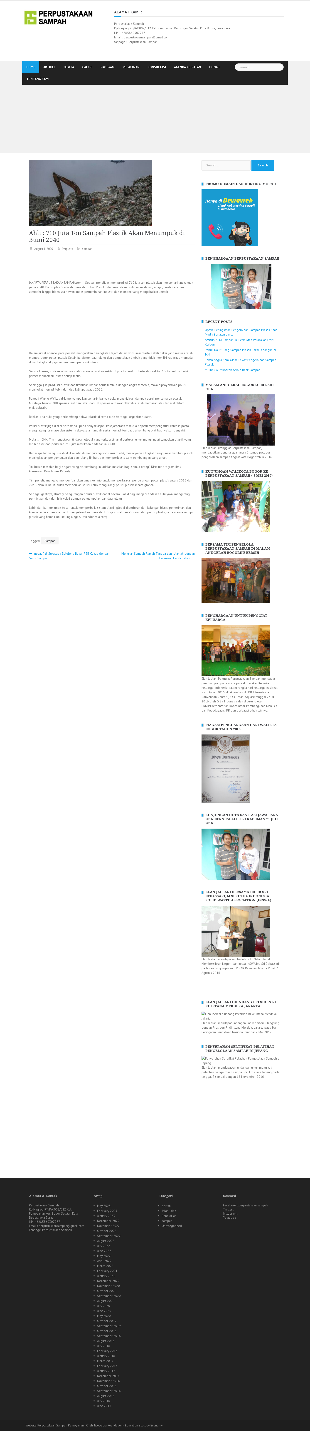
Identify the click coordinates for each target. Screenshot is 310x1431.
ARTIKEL (49, 67)
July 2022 (103, 1246)
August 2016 (105, 1396)
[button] (205, 286)
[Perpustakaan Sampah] (58, 17)
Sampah (49, 541)
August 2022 (105, 1241)
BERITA (69, 67)
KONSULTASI (157, 67)
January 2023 (106, 1216)
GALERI (87, 67)
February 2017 (107, 1366)
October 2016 (106, 1386)
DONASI (214, 67)
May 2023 (104, 1206)
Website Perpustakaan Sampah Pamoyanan (55, 1425)
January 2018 (106, 1356)
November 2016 (108, 1381)
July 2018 (103, 1346)
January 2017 (106, 1371)
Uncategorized (172, 1226)
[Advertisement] (155, 119)
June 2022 (104, 1251)
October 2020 (106, 1291)
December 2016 (108, 1376)
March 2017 (105, 1361)
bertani (166, 1206)
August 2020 (105, 1301)
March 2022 (105, 1266)
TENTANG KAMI (37, 79)
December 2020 (108, 1281)
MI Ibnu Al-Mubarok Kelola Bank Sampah (232, 370)
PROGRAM (108, 67)
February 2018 (107, 1351)
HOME (30, 67)
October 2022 (106, 1231)
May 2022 (104, 1256)
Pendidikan (169, 1216)
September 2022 (109, 1236)
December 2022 (108, 1221)
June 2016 (104, 1406)
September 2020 (109, 1296)
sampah (87, 249)
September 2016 (109, 1391)
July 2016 (103, 1401)
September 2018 (109, 1336)
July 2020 (103, 1306)
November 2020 (108, 1286)
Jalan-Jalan (169, 1211)
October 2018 (106, 1331)
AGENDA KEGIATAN (187, 67)
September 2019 (109, 1326)
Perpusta (67, 249)
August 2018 (105, 1341)
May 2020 (104, 1316)
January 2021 (106, 1276)
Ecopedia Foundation (108, 1425)
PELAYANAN (131, 67)
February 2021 (107, 1271)
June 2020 (104, 1311)
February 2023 (107, 1211)
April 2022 (104, 1261)
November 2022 (108, 1226)
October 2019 (106, 1321)
